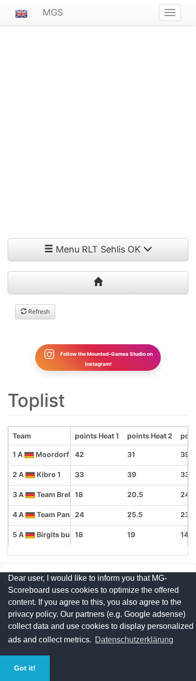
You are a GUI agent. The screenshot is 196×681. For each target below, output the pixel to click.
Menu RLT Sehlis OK (98, 249)
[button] (21, 12)
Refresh (38, 311)
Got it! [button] (25, 668)
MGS (53, 12)
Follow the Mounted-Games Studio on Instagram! (106, 358)
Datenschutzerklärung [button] (134, 639)
